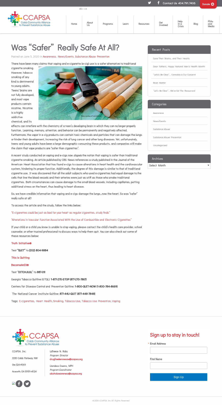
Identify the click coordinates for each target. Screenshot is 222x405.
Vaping (116, 301)
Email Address (158, 343)
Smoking (58, 301)
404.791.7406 (186, 3)
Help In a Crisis (181, 24)
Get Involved (163, 24)
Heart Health (44, 301)
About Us (90, 24)
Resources (144, 23)
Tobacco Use (72, 301)
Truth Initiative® (21, 243)
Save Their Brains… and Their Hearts (171, 58)
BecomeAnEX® (20, 265)
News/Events (66, 56)
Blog (196, 23)
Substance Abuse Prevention (92, 56)
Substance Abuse (161, 128)
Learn (126, 23)
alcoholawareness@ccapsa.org (66, 373)
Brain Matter (159, 82)
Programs (108, 23)
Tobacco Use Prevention (96, 301)
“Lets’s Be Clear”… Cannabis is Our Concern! (174, 74)
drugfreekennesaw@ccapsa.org (66, 359)
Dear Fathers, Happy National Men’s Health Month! (179, 66)
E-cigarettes (26, 301)
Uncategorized (160, 145)
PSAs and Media (211, 24)
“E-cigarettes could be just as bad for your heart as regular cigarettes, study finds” (60, 212)
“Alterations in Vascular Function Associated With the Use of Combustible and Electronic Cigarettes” (71, 219)
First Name (156, 359)
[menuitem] (74, 24)
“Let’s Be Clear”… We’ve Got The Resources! (174, 90)
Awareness (49, 56)
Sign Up (179, 377)
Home (74, 23)
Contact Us (170, 3)
